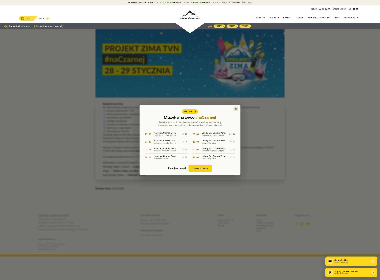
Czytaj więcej (247, 2)
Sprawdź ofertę (200, 168)
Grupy (299, 17)
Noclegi (274, 17)
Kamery (287, 17)
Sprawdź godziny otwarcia (48, 26)
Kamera (219, 26)
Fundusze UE (351, 17)
